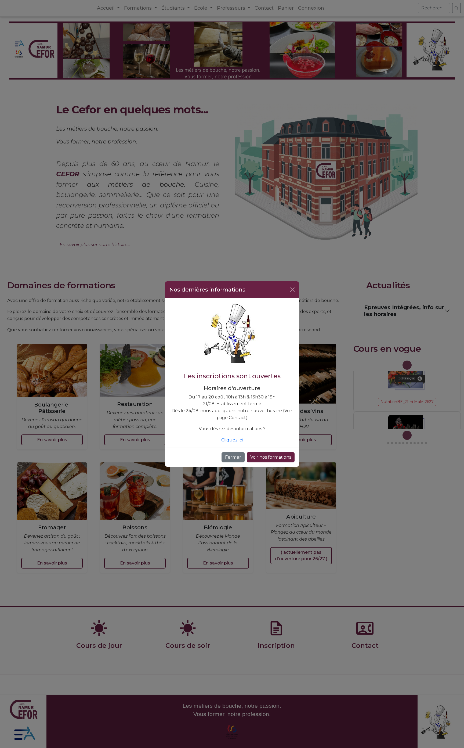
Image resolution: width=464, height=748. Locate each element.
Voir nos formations (270, 457)
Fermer (233, 457)
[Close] (292, 289)
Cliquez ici (232, 440)
